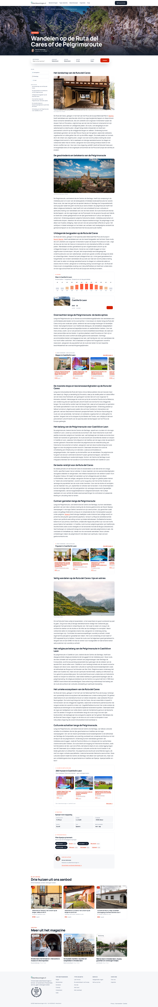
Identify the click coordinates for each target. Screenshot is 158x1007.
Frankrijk (58, 987)
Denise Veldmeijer (40, 49)
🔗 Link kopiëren (35, 72)
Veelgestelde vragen (98, 979)
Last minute (77, 979)
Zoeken (105, 60)
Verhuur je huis (121, 3)
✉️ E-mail (34, 80)
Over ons (113, 979)
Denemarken (59, 982)
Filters (92, 59)
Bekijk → (110, 307)
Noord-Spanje (58, 239)
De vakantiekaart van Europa (81, 982)
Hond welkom (83, 843)
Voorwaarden (118, 1003)
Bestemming (36, 59)
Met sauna (73, 847)
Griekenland (59, 990)
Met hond (76, 987)
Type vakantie (63, 3)
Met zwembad (61, 843)
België (57, 979)
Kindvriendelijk (61, 847)
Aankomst (54, 59)
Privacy (112, 1003)
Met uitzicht (95, 843)
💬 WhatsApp (35, 76)
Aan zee (72, 843)
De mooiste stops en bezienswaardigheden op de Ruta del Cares (40, 104)
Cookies (125, 1003)
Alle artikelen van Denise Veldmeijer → (72, 865)
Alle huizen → (109, 803)
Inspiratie (82, 3)
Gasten (78, 59)
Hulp (88, 3)
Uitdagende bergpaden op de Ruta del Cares (39, 95)
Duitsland (58, 985)
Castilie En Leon (45, 9)
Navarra (67, 514)
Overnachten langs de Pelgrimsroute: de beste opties (40, 99)
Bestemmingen (53, 3)
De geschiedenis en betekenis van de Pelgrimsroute (39, 91)
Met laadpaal (84, 847)
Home (32, 9)
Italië (57, 992)
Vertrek (66, 59)
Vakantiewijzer (73, 3)
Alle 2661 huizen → (108, 355)
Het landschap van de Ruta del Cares (39, 87)
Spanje (37, 9)
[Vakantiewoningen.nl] (38, 3)
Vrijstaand (96, 847)
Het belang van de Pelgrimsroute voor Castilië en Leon (40, 109)
